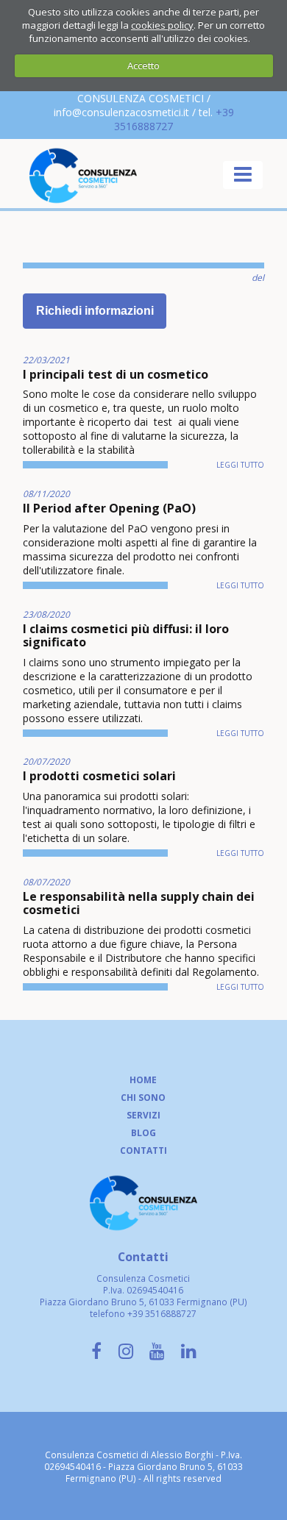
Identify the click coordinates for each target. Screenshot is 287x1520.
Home (143, 1079)
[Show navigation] (243, 175)
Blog (143, 1132)
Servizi (143, 1115)
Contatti (143, 1150)
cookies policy (162, 25)
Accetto (143, 65)
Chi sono (143, 1097)
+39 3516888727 (161, 1313)
